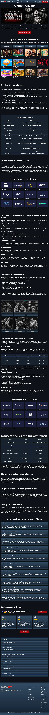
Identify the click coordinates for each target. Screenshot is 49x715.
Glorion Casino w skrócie (7, 647)
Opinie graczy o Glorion (6, 673)
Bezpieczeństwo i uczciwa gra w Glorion (10, 666)
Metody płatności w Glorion (7, 661)
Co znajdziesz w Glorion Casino (8, 649)
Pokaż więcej (24, 631)
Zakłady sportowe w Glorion (7, 656)
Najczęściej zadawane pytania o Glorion (10, 670)
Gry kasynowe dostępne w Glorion (8, 642)
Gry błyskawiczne (30, 46)
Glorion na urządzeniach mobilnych (9, 663)
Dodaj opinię (42, 611)
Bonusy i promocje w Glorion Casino (9, 659)
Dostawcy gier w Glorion (7, 651)
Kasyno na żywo (18, 46)
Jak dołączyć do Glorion (6, 644)
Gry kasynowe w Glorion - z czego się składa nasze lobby (13, 654)
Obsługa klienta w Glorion (7, 668)
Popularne (6, 46)
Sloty (42, 46)
